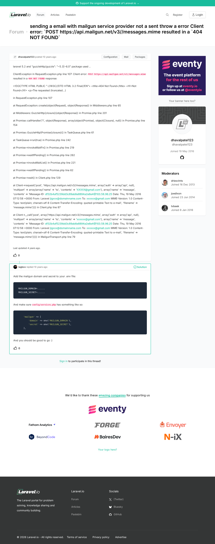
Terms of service (77, 537)
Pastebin (71, 14)
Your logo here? (107, 449)
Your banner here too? (182, 100)
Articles (55, 14)
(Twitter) (118, 499)
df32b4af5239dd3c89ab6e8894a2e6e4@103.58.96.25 (78, 194)
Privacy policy (101, 537)
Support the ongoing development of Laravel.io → (109, 3)
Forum (40, 14)
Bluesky (118, 506)
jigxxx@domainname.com (65, 198)
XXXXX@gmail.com (88, 189)
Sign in (63, 361)
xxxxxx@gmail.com (98, 198)
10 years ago (40, 267)
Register (178, 14)
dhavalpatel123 (182, 142)
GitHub (117, 514)
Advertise (120, 537)
